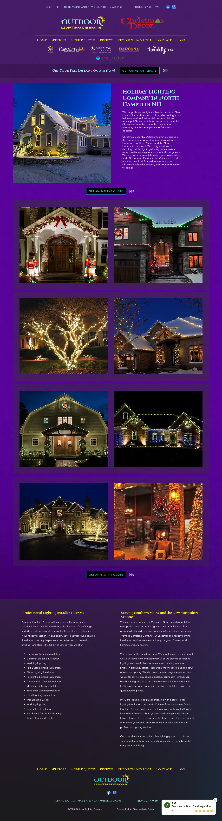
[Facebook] (168, 7)
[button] (58, 40)
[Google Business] (174, 7)
